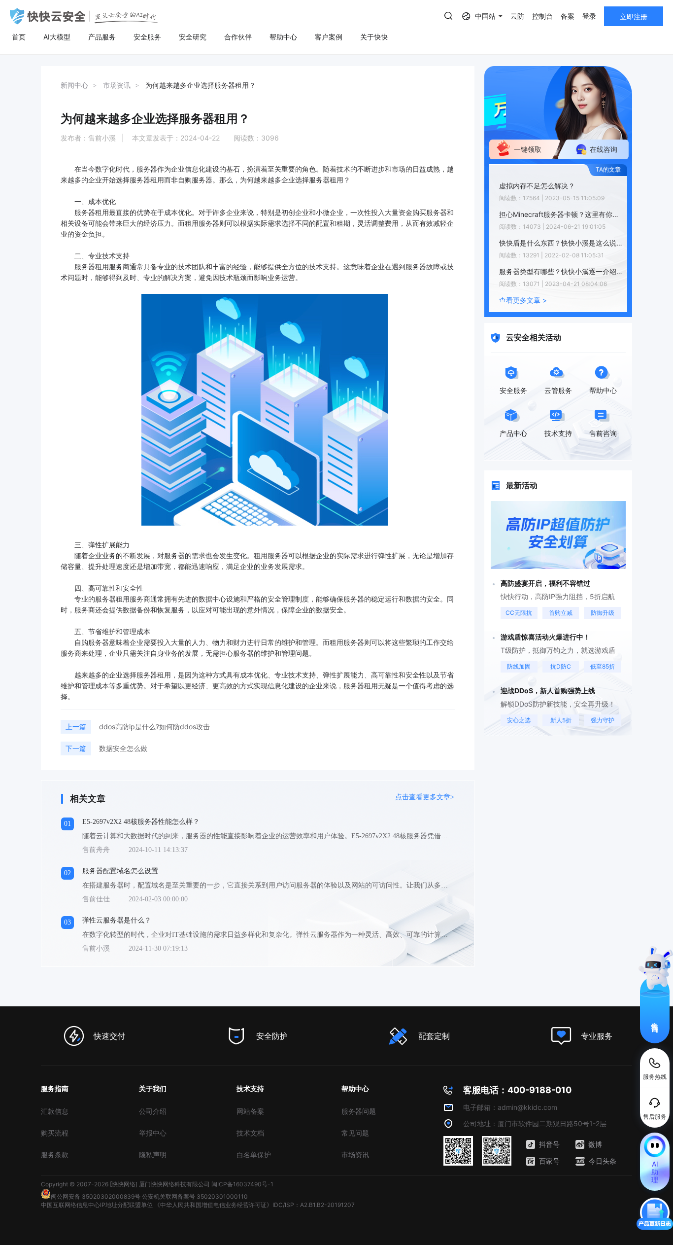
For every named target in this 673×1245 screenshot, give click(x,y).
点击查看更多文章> (424, 797)
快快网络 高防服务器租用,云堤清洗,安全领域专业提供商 (84, 16)
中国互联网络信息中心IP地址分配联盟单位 (97, 1205)
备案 (567, 16)
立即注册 (633, 16)
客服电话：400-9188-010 (517, 1090)
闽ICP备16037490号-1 (242, 1184)
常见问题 (355, 1133)
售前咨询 (655, 1019)
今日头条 (602, 1161)
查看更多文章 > (523, 300)
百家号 (549, 1161)
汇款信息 (54, 1111)
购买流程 (54, 1133)
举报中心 (153, 1133)
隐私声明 (153, 1154)
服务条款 (54, 1154)
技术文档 (250, 1133)
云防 (517, 16)
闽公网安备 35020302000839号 (95, 1196)
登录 (589, 16)
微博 (595, 1144)
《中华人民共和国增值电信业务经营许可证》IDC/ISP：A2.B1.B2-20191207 (254, 1205)
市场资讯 (355, 1154)
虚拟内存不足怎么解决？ (537, 185)
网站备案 (250, 1111)
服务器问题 (358, 1111)
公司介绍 (153, 1111)
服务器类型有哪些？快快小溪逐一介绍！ (560, 271)
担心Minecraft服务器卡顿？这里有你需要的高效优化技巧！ (560, 214)
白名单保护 (253, 1154)
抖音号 (549, 1144)
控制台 (542, 16)
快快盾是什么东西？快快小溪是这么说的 (560, 243)
